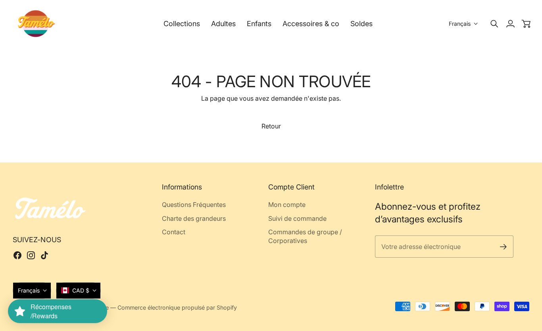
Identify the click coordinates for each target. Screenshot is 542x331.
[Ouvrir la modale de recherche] (494, 24)
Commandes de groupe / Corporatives (305, 236)
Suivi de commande (297, 218)
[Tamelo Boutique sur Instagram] (31, 255)
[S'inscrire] (503, 246)
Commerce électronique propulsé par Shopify (177, 307)
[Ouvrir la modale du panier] (526, 24)
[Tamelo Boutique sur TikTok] (44, 255)
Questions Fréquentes (194, 205)
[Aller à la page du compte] (510, 24)
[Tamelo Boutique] (36, 23)
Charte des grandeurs (194, 218)
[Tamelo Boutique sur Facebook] (17, 255)
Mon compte (287, 205)
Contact (173, 232)
